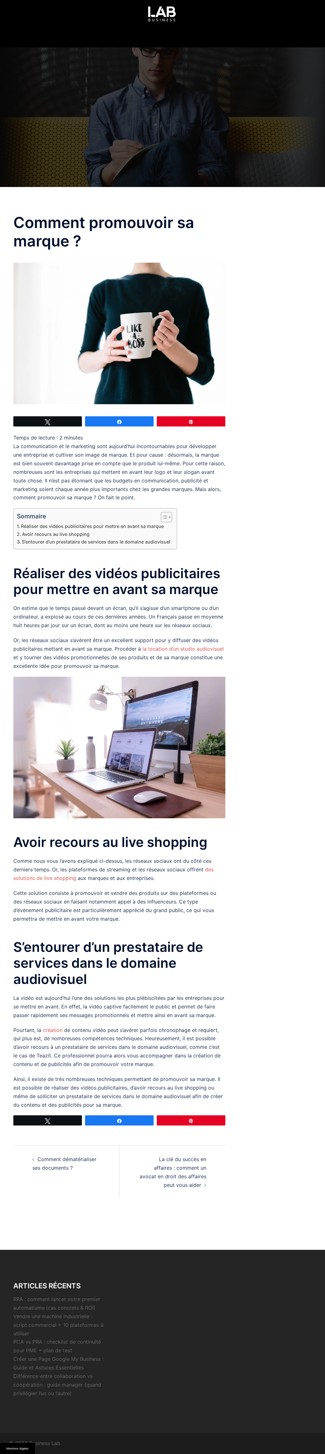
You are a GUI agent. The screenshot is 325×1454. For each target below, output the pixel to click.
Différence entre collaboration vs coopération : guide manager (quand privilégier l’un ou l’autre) (57, 1384)
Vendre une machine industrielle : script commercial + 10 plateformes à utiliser (58, 1325)
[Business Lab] (162, 16)
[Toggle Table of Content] (163, 517)
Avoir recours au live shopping (56, 534)
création (53, 1030)
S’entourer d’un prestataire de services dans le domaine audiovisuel (96, 541)
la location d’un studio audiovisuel (183, 649)
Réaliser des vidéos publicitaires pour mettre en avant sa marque (92, 526)
